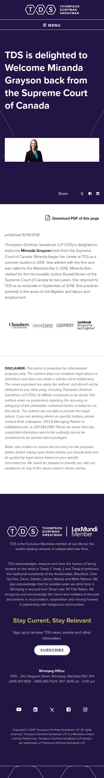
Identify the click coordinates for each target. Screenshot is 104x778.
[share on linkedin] (95, 193)
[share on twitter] (80, 193)
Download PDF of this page (75, 218)
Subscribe (52, 650)
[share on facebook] (87, 193)
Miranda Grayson (36, 250)
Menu (54, 25)
